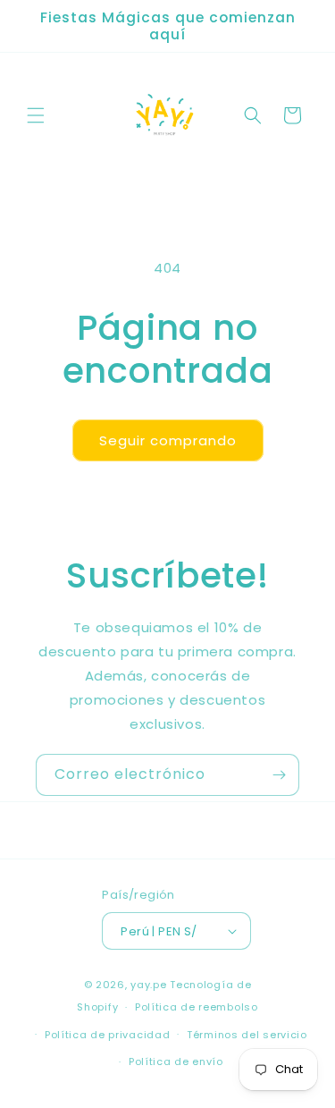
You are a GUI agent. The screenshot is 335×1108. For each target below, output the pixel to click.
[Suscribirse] (278, 775)
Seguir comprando (168, 440)
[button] (35, 115)
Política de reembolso (196, 1007)
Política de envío (176, 1061)
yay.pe (148, 984)
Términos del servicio (247, 1035)
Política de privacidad (107, 1035)
